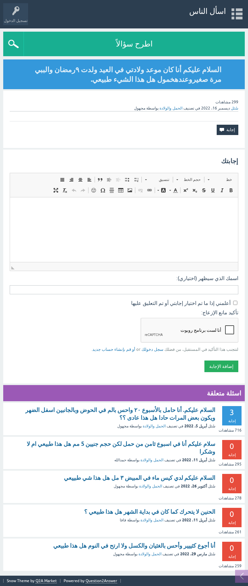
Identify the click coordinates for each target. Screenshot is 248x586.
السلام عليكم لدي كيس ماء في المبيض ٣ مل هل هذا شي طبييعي (139, 477)
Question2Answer (101, 581)
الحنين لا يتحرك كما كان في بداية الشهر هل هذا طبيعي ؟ (149, 511)
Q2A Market (46, 581)
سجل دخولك (152, 349)
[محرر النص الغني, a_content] (124, 229)
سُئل (234, 108)
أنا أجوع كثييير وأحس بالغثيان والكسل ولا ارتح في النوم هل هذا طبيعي (134, 545)
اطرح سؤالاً (134, 43)
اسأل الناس (207, 11)
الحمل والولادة (171, 108)
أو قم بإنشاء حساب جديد (113, 349)
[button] (219, 179)
